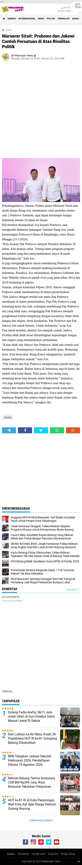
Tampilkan (71, 590)
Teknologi (64, 18)
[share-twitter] (41, 430)
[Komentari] (73, 430)
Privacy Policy (68, 854)
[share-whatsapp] (57, 430)
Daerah (12, 18)
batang (76, 18)
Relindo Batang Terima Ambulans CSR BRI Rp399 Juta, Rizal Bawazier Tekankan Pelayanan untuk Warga (31, 784)
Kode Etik (53, 854)
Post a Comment (12, 600)
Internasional (27, 18)
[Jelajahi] (77, 5)
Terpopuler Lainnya (41, 820)
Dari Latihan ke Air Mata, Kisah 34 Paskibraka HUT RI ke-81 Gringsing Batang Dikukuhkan (32, 738)
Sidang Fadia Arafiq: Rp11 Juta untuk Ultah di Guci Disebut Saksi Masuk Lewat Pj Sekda (31, 716)
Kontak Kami (38, 854)
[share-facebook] (25, 430)
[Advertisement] (41, 111)
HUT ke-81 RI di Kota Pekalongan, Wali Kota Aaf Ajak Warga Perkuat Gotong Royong (32, 804)
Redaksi (11, 854)
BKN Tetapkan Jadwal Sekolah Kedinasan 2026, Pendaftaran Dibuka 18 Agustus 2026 (29, 760)
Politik (51, 18)
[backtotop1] (79, 861)
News (41, 18)
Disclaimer (23, 854)
